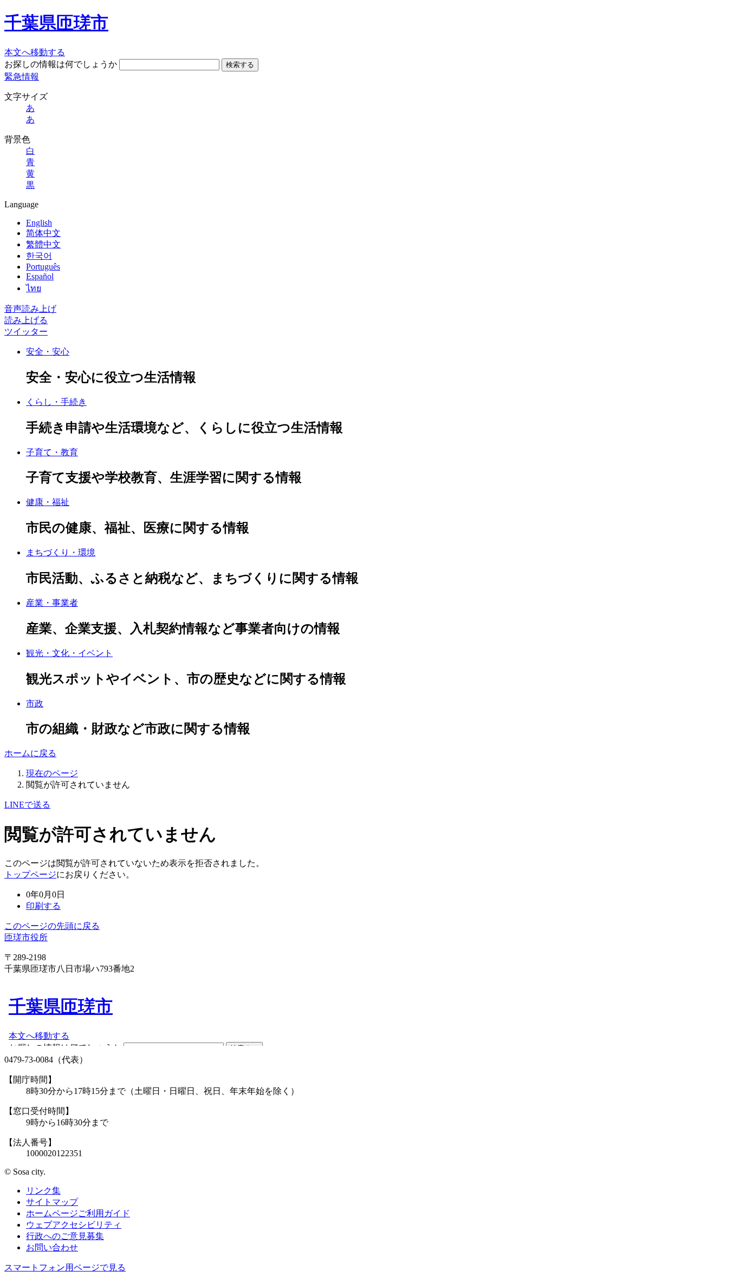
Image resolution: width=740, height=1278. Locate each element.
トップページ (30, 874)
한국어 (39, 255)
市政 (34, 703)
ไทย (33, 288)
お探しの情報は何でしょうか (60, 64)
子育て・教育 (52, 452)
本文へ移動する (34, 52)
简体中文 (43, 233)
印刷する (43, 905)
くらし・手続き (56, 402)
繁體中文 (43, 244)
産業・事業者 (52, 602)
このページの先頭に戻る (52, 925)
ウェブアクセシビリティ (73, 1224)
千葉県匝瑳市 (56, 22)
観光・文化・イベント (69, 653)
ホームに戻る (30, 753)
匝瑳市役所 (26, 937)
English (39, 222)
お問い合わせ (52, 1247)
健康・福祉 (47, 502)
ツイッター (26, 331)
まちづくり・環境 (60, 552)
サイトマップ (52, 1202)
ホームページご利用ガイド (78, 1213)
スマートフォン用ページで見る (65, 1267)
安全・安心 (47, 351)
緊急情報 (21, 76)
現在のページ (52, 773)
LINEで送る (27, 804)
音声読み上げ (30, 308)
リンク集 (43, 1190)
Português (43, 266)
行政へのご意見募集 (65, 1236)
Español (40, 276)
